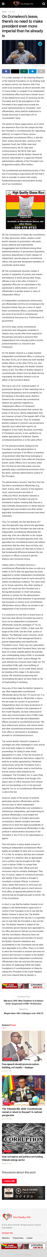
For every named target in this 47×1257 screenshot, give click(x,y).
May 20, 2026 (7, 1163)
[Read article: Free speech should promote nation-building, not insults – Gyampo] (23, 1046)
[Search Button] (43, 4)
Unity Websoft (7, 1228)
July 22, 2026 (7, 1071)
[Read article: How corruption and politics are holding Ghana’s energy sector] (23, 1138)
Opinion (7, 1059)
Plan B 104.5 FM (13, 1225)
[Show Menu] (3, 4)
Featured (11, 12)
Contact (29, 1238)
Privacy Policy (18, 1238)
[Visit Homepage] (23, 3)
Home (4, 12)
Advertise (6, 1238)
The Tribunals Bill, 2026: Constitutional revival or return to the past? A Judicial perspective (22, 1112)
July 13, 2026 (7, 1119)
